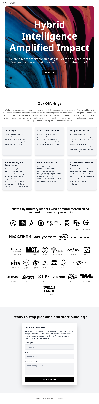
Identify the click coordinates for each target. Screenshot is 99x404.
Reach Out (49, 72)
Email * (27, 352)
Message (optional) (31, 361)
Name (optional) (30, 343)
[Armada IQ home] (9, 3)
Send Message (50, 379)
